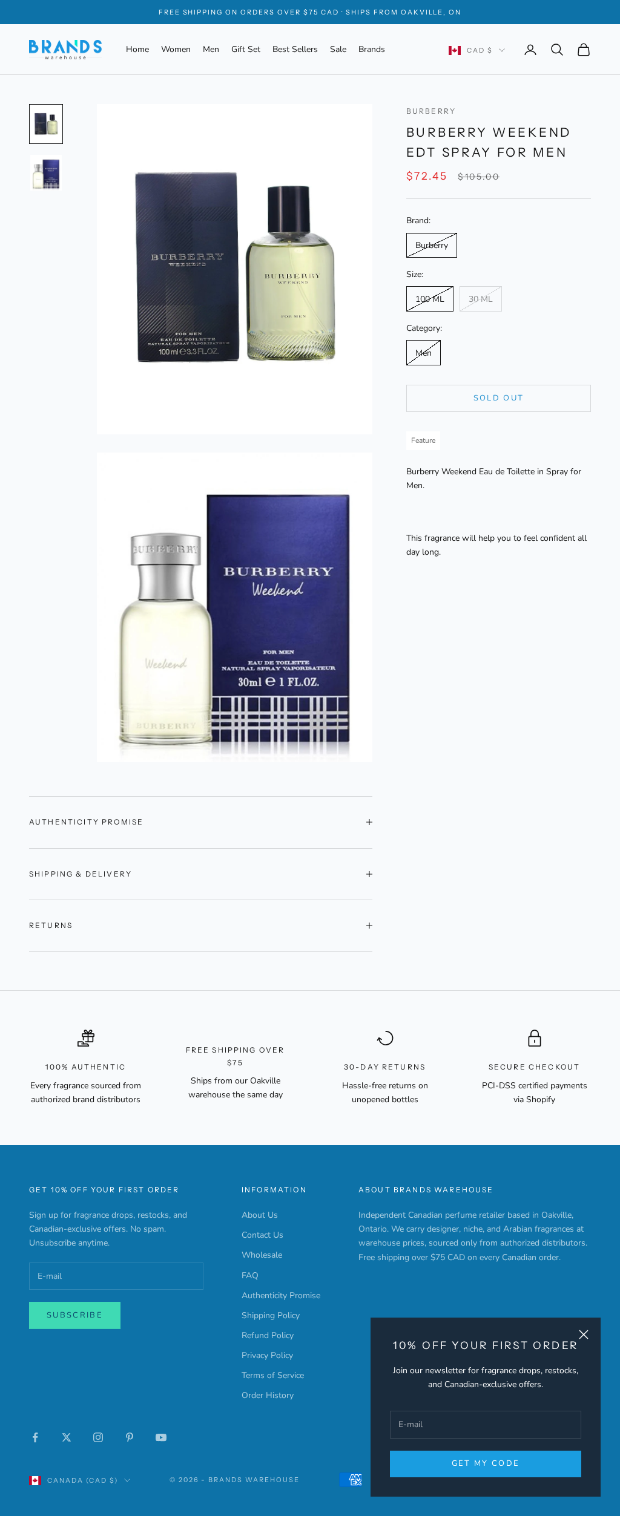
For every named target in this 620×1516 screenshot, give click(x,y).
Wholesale (262, 1255)
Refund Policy (268, 1335)
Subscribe (75, 1315)
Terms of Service (273, 1375)
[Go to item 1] (46, 124)
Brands (371, 49)
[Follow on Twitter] (67, 1437)
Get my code (486, 1463)
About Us (260, 1215)
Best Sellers (295, 49)
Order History (268, 1395)
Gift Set (245, 49)
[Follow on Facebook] (35, 1437)
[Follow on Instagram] (98, 1437)
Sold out (498, 398)
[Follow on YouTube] (161, 1437)
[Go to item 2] (46, 173)
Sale (338, 49)
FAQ (250, 1275)
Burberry (431, 111)
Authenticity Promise (281, 1295)
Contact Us (262, 1235)
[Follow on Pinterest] (130, 1437)
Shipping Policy (271, 1315)
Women (176, 49)
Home (137, 49)
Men (211, 49)
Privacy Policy (267, 1355)
